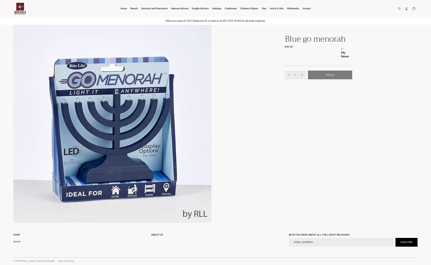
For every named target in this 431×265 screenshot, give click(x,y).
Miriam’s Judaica (28, 261)
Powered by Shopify (45, 261)
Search (17, 241)
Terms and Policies (66, 261)
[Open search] (399, 8)
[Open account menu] (406, 8)
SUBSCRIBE (406, 242)
